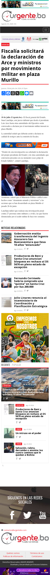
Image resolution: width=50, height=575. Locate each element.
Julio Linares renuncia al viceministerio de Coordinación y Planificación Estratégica (30, 302)
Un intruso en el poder (28, 433)
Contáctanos (37, 556)
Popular (16, 365)
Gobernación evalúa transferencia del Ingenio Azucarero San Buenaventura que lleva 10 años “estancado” (31, 239)
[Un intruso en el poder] (17, 437)
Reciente (5, 365)
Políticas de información (13, 556)
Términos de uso (37, 553)
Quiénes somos (13, 553)
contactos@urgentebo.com (15, 530)
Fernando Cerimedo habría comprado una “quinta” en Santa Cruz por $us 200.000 (29, 282)
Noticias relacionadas (13, 228)
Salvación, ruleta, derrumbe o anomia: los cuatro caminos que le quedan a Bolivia (29, 451)
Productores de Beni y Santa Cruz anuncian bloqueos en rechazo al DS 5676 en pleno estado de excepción (31, 261)
